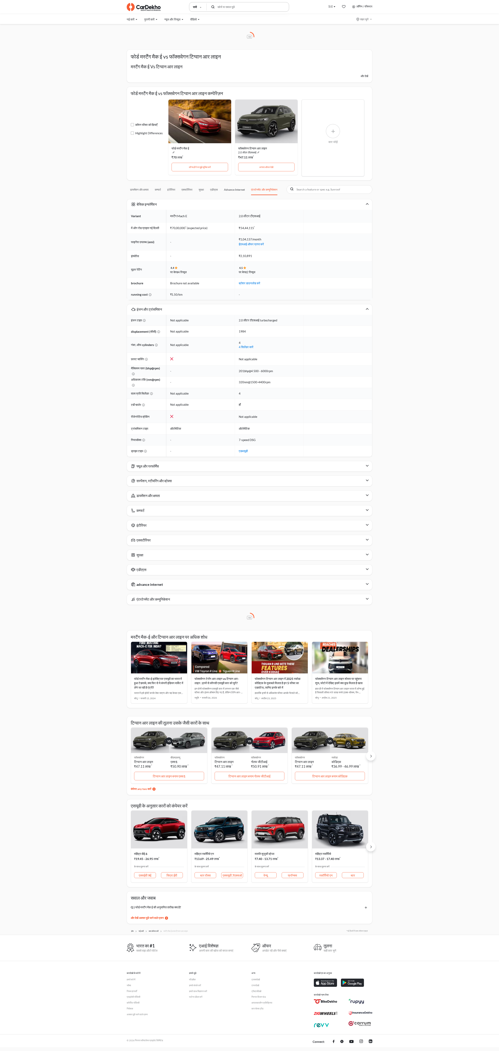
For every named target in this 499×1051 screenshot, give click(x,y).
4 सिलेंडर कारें (246, 347)
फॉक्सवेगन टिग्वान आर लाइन (252, 148)
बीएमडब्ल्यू (175, 757)
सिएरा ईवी (171, 875)
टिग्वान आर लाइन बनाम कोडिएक (330, 776)
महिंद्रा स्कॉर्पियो (323, 853)
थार (353, 875)
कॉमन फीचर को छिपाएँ (146, 124)
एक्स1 (174, 762)
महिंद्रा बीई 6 (140, 853)
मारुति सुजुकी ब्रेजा (264, 853)
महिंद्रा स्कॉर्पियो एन (204, 853)
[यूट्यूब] (351, 1041)
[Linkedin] (370, 1041)
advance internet (234, 189)
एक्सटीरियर (186, 189)
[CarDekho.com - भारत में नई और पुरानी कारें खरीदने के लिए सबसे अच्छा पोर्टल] (144, 7)
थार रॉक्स (205, 875)
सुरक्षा (201, 189)
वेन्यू (266, 875)
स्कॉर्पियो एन (326, 875)
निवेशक (130, 1008)
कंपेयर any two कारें (141, 788)
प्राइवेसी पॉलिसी (133, 996)
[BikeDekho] (325, 1001)
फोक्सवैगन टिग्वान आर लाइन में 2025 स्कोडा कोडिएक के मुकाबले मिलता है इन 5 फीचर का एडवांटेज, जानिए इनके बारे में (277, 683)
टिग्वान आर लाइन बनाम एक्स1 (169, 776)
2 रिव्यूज (251, 272)
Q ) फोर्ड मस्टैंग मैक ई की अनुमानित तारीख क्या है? (156, 907)
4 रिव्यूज (182, 272)
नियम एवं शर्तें (132, 991)
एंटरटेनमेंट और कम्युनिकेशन (264, 189)
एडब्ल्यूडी (243, 451)
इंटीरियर (171, 189)
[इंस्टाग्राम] (361, 1041)
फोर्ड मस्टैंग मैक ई (180, 148)
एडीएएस (214, 189)
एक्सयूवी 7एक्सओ (232, 875)
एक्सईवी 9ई (145, 875)
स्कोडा (335, 757)
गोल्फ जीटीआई (259, 762)
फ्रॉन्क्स (292, 875)
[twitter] (341, 1041)
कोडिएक (336, 762)
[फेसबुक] (333, 1041)
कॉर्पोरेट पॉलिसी (133, 1002)
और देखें (364, 76)
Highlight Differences (149, 133)
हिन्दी (330, 6)
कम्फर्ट (158, 189)
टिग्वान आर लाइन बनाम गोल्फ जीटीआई (249, 776)
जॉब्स (129, 985)
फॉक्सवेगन (256, 757)
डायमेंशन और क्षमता (139, 189)
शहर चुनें (364, 19)
